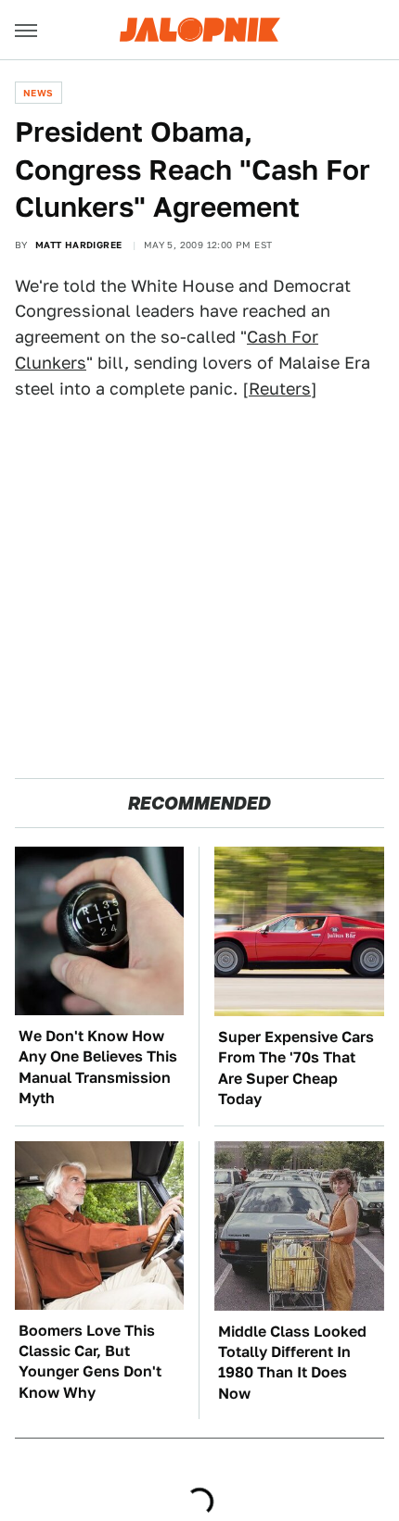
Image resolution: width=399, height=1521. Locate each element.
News (38, 92)
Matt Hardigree (78, 244)
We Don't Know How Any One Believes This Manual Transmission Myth (98, 1067)
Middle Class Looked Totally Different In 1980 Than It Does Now (292, 1362)
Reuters (280, 388)
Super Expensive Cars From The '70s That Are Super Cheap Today (296, 1068)
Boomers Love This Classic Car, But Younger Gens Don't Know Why (90, 1362)
